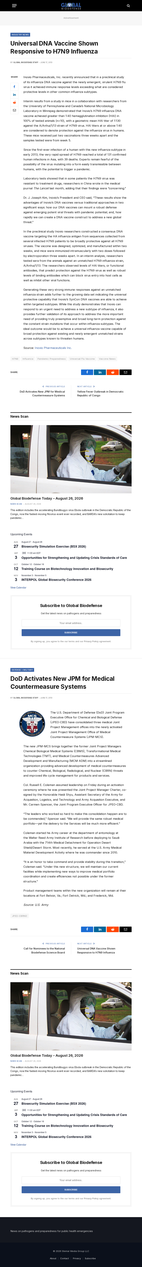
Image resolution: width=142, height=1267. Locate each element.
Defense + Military (22, 670)
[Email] (14, 110)
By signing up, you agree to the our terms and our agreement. (71, 641)
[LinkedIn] (14, 95)
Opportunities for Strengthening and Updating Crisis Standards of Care (74, 557)
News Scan (16, 504)
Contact (64, 1258)
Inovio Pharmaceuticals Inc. (53, 348)
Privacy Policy (91, 641)
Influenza (28, 358)
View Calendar (18, 587)
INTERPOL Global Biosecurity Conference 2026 (56, 579)
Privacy (77, 1258)
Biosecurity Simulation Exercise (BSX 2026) (53, 546)
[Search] (128, 6)
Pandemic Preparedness (52, 358)
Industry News (20, 34)
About (53, 1258)
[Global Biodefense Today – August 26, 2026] (71, 459)
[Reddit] (14, 102)
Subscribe (90, 1258)
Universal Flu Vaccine (82, 358)
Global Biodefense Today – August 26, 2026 (46, 498)
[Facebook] (14, 87)
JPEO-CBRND (19, 915)
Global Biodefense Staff (25, 62)
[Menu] (14, 6)
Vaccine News (107, 358)
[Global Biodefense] (71, 5)
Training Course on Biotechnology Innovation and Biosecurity (67, 568)
